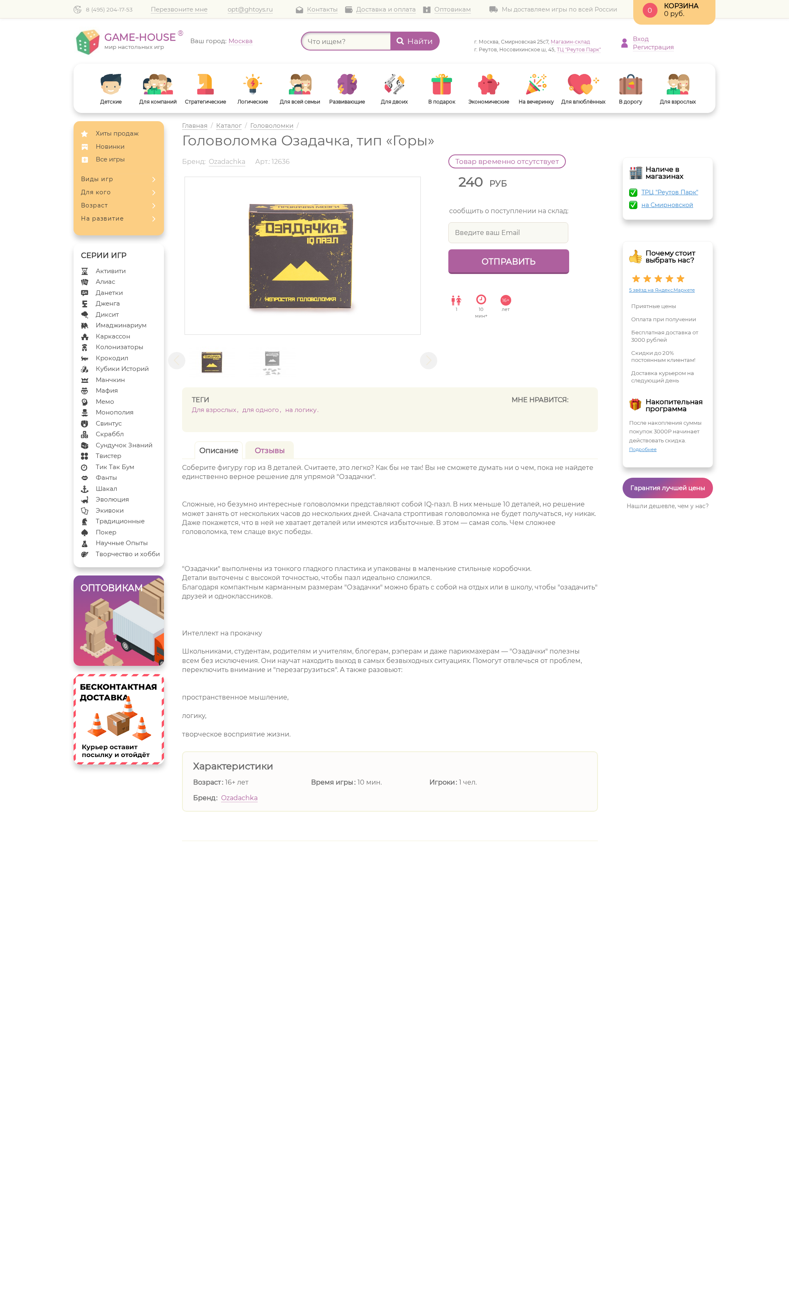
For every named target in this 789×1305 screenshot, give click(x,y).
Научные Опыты (122, 543)
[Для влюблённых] (583, 84)
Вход (641, 39)
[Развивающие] (347, 84)
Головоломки (271, 125)
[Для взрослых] (677, 84)
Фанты (106, 477)
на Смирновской (667, 205)
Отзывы (270, 450)
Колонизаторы (119, 347)
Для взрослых (214, 410)
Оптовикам (452, 9)
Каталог (229, 125)
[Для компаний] (158, 84)
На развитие (102, 218)
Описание (218, 450)
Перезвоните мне (179, 9)
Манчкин (110, 380)
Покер (106, 532)
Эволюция (112, 499)
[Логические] (252, 84)
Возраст (94, 205)
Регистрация (653, 47)
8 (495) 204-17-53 (109, 9)
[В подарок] (441, 84)
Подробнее (643, 449)
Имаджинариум (121, 325)
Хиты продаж (117, 133)
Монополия (115, 412)
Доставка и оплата (386, 9)
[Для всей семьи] (299, 84)
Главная (195, 125)
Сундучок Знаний (124, 445)
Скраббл (110, 434)
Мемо (105, 401)
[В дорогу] (630, 84)
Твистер (108, 456)
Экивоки (110, 510)
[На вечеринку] (536, 84)
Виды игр (97, 179)
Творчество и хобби (128, 554)
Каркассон (113, 336)
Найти (420, 41)
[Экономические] (488, 84)
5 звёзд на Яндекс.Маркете (662, 290)
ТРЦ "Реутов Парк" (669, 192)
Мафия (107, 390)
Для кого (96, 192)
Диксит (107, 314)
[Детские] (110, 84)
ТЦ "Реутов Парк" (579, 49)
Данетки (109, 293)
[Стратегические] (205, 84)
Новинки (110, 146)
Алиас (105, 281)
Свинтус (109, 423)
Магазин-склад (570, 42)
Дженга (108, 303)
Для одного (260, 410)
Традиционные (120, 521)
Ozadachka (239, 798)
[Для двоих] (394, 84)
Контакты (322, 9)
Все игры (110, 159)
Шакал (106, 489)
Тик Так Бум (115, 467)
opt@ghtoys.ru (250, 9)
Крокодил (112, 358)
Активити (111, 271)
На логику (300, 410)
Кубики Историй (122, 369)
